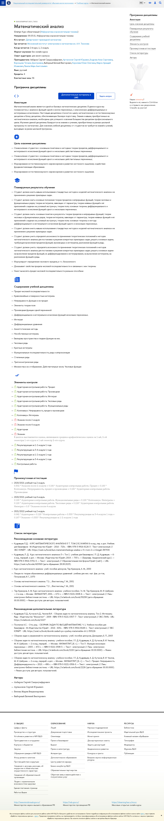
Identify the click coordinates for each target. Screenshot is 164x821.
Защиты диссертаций (96, 745)
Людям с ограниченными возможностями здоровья (24, 782)
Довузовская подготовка (61, 732)
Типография (129, 740)
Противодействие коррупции (26, 762)
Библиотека (129, 727)
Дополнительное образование (64, 757)
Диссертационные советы (99, 740)
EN (144, 3)
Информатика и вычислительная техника (59, 31)
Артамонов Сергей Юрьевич (76, 59)
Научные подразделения (98, 727)
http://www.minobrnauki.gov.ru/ (27, 802)
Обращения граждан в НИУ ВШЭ (27, 753)
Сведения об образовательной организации (27, 776)
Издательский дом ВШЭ (134, 732)
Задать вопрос (105, 96)
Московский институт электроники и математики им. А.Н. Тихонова (58, 43)
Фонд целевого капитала (24, 757)
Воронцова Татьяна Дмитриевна (28, 62)
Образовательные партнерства (64, 770)
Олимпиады (55, 736)
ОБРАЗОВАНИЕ (58, 723)
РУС (141, 3)
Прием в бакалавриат (60, 740)
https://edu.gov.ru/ (71, 802)
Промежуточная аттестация (143, 48)
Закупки (17, 749)
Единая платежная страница (25, 788)
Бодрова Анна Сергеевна (101, 59)
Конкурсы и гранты (95, 753)
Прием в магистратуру (60, 749)
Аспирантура (56, 753)
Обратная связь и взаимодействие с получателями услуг (66, 775)
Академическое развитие (98, 749)
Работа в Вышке (20, 792)
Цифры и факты (20, 727)
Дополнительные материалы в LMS (76, 96)
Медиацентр (129, 745)
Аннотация (135, 19)
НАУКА (91, 723)
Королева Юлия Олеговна (84, 62)
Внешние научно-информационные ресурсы (102, 758)
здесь (142, 814)
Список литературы (139, 53)
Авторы (133, 57)
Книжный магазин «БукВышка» (136, 736)
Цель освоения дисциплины (142, 24)
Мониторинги (93, 736)
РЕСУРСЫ (129, 723)
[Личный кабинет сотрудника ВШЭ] (155, 3)
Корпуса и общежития (23, 745)
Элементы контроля (139, 44)
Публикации (129, 753)
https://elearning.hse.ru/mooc (124, 802)
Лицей (53, 727)
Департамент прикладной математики (43, 39)
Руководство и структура (25, 732)
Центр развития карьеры (61, 762)
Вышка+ (54, 745)
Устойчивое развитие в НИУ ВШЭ (28, 736)
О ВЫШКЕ (19, 723)
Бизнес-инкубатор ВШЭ (60, 766)
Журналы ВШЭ (130, 749)
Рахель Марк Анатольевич (35, 66)
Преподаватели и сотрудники (26, 740)
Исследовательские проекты (100, 732)
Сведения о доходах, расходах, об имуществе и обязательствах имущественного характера (28, 768)
